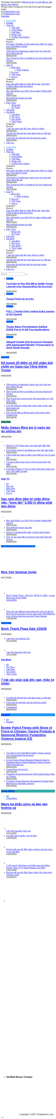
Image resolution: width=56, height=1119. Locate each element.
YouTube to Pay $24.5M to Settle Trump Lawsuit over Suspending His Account (29, 285)
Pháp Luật (16, 35)
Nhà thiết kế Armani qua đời (19, 98)
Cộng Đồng (16, 30)
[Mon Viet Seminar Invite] (18, 566)
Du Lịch (15, 72)
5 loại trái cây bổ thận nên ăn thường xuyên (26, 138)
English (9, 23)
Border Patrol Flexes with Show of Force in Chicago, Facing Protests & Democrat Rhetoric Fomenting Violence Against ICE (28, 733)
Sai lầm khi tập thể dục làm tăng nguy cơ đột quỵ (28, 133)
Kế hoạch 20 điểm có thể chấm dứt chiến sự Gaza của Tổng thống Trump (27, 366)
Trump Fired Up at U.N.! (20, 299)
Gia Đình (10, 112)
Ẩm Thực (15, 117)
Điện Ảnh (15, 68)
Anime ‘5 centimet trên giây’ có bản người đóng (28, 532)
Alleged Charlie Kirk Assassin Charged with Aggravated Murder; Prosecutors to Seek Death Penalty (30, 345)
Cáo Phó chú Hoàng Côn (18, 639)
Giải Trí (9, 65)
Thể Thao (15, 75)
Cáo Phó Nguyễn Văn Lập (18, 652)
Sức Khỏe (16, 119)
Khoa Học (16, 105)
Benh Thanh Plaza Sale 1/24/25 (24, 628)
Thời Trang (16, 122)
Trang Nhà (11, 21)
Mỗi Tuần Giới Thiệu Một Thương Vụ (18, 546)
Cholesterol (11, 707)
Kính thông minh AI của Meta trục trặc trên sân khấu (30, 450)
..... (2, 1117)
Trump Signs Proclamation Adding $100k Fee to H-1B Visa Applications (27, 328)
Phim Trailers (23, 70)
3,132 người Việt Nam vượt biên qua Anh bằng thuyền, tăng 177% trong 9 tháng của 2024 (28, 866)
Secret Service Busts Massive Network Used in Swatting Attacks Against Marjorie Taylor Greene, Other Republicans (28, 762)
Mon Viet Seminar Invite (18, 572)
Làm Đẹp (15, 114)
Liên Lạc (10, 143)
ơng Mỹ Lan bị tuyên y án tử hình (21, 836)
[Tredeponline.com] (10, 11)
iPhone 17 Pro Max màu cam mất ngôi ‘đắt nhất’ (28, 446)
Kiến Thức (11, 103)
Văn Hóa (10, 110)
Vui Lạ (14, 77)
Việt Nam (15, 32)
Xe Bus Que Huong (20, 37)
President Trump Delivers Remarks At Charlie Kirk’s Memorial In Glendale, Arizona (30, 782)
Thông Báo (6, 623)
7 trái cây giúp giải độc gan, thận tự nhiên (25, 129)
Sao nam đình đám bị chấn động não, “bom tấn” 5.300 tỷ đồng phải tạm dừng (28, 85)
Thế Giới (15, 28)
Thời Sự (10, 25)
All (7, 484)
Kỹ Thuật (15, 107)
